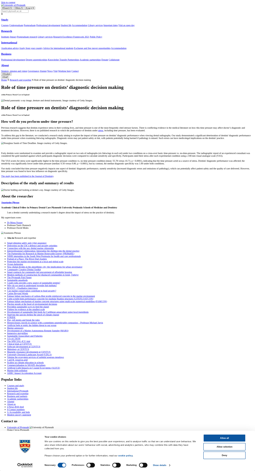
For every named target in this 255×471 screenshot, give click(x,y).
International (9, 42)
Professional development (48, 25)
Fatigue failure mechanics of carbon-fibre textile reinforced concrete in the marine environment (51, 296)
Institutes (5, 37)
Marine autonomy (15, 328)
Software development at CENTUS (23, 346)
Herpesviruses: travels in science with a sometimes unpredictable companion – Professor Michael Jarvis (55, 322)
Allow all (224, 438)
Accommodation (79, 25)
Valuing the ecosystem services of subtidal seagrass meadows (35, 357)
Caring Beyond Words (17, 293)
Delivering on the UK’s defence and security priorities (32, 245)
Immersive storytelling (17, 333)
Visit (55, 71)
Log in (30, 8)
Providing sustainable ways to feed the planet (28, 306)
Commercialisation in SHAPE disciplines (26, 365)
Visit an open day (126, 25)
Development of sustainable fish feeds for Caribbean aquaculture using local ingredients (48, 312)
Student (6, 74)
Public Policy (96, 37)
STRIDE (11, 317)
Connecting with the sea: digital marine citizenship (30, 248)
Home (4, 80)
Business (6, 54)
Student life (66, 25)
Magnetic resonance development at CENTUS (28, 352)
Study (4, 19)
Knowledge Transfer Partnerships (63, 59)
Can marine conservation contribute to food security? (31, 291)
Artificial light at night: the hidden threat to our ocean (31, 325)
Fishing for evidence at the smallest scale (26, 309)
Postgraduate (30, 25)
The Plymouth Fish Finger (19, 277)
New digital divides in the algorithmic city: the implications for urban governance (44, 267)
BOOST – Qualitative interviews (22, 288)
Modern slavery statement (19, 415)
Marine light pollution (17, 370)
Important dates (110, 25)
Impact (13, 37)
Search (7, 8)
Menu (19, 8)
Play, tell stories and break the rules (23, 320)
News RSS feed (15, 407)
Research (6, 31)
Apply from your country (31, 48)
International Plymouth (17, 391)
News (50, 71)
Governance (33, 71)
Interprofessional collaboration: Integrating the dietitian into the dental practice (43, 251)
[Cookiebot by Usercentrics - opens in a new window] (25, 465)
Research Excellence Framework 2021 (71, 37)
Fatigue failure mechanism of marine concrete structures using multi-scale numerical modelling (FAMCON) (57, 301)
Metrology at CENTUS (18, 349)
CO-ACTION (13, 338)
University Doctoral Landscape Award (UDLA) (29, 354)
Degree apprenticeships (36, 59)
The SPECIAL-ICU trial (18, 341)
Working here (64, 71)
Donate (104, 59)
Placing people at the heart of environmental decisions (32, 304)
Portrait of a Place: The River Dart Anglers (27, 259)
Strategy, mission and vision (14, 71)
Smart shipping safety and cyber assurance (26, 243)
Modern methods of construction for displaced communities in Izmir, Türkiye (43, 275)
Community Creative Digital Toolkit (24, 269)
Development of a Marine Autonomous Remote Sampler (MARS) (37, 330)
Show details (159, 465)
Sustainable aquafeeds (17, 280)
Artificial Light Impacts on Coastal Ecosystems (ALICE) (33, 368)
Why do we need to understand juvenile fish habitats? (32, 285)
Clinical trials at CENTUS (19, 344)
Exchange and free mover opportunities (92, 48)
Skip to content (8, 2)
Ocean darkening (15, 264)
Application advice (10, 48)
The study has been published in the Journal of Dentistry (27, 176)
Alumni (43, 71)
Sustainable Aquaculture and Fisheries (24, 336)
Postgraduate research (27, 37)
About (5, 65)
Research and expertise (20, 80)
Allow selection (224, 446)
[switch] (90, 465)
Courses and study (15, 385)
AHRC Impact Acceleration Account (24, 373)
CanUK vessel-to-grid (17, 360)
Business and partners (17, 396)
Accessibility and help (18, 412)
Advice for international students (58, 48)
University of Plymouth (18, 427)
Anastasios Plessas (10, 202)
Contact (75, 71)
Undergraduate (16, 25)
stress (100, 130)
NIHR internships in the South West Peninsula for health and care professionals (44, 256)
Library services (95, 25)
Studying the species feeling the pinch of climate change (33, 314)
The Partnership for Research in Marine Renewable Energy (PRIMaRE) (40, 253)
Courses (5, 25)
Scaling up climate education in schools (25, 362)
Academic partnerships (90, 59)
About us (11, 404)
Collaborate (114, 59)
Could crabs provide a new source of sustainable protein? (33, 283)
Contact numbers (16, 409)
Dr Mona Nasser (15, 222)
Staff (5, 77)
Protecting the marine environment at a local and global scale (35, 261)
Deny (224, 455)
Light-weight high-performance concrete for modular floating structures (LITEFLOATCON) (50, 299)
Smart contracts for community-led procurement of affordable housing (39, 272)
